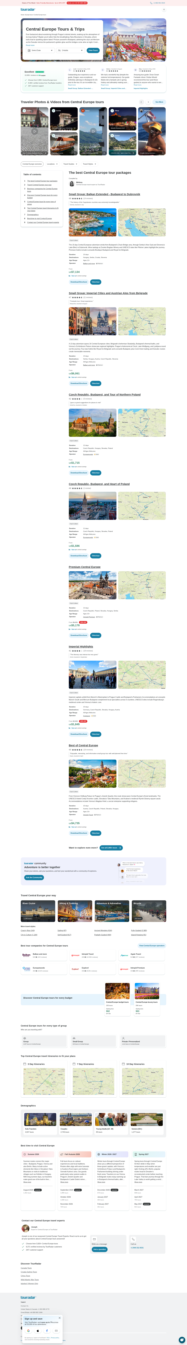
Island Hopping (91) (138, 935)
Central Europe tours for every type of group (41, 203)
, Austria (97, 359)
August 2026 (28, 1190)
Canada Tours (26, 1268)
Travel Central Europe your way (39, 185)
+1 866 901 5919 (159, 3)
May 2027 (138, 1204)
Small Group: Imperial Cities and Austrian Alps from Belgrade (113, 88)
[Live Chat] (182, 1340)
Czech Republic (88, 448)
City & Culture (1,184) (29, 935)
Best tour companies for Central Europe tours (42, 190)
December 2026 (103, 1190)
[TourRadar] (28, 9)
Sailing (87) (62, 930)
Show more (27, 1182)
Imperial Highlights (141, 88)
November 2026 (66, 1204)
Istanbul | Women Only (29, 1284)
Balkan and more (89, 263)
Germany (86, 710)
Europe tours (29, 15)
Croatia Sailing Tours (29, 1272)
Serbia (85, 359)
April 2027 (138, 1197)
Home (22, 15)
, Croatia (97, 257)
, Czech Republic (105, 359)
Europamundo (88, 454)
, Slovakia (104, 448)
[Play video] (34, 131)
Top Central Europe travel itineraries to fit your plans (42, 209)
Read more (30, 45)
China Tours (25, 1276)
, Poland (110, 448)
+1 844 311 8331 (137, 1248)
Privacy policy (55, 1338)
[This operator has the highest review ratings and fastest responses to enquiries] (100, 264)
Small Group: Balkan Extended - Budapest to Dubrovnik (80, 88)
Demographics (33, 215)
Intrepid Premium (89, 617)
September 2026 (66, 1190)
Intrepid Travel (88, 815)
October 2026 (65, 1197)
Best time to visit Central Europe (39, 218)
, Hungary (91, 359)
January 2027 (102, 1197)
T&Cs (48, 1338)
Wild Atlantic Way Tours (30, 1280)
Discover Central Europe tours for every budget (42, 196)
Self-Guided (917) (64, 935)
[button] (117, 276)
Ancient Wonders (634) (103, 930)
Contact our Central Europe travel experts (43, 222)
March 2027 (138, 1190)
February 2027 (103, 1204)
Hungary (86, 257)
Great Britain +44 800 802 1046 (31, 1312)
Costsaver (86, 716)
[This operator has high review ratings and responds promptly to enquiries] (97, 454)
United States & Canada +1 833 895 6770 (35, 1309)
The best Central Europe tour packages (42, 181)
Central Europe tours (40, 15)
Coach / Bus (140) (28, 930)
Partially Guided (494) (102, 935)
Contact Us (24, 1306)
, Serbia (91, 257)
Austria (85, 809)
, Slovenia (103, 257)
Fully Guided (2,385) (139, 930)
